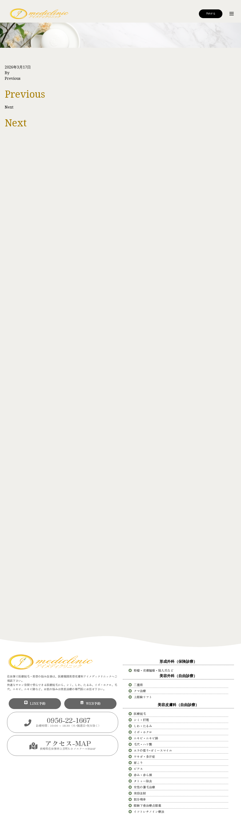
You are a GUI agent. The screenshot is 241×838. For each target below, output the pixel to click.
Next (9, 107)
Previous (12, 78)
